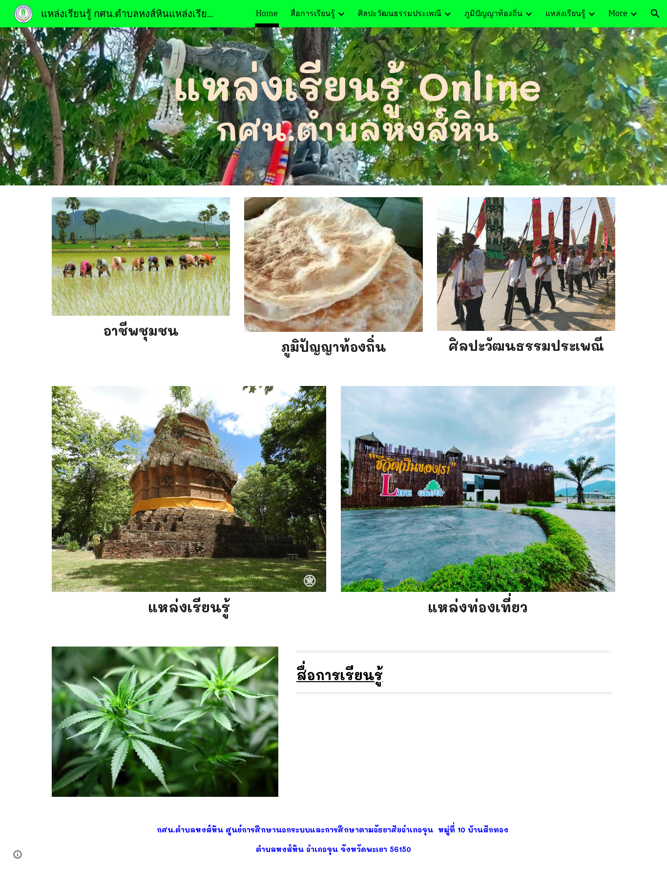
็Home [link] (267, 13)
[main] (357, 106)
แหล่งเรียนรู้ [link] (565, 13)
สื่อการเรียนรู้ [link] (313, 13)
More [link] (617, 13)
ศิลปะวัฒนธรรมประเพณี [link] (399, 13)
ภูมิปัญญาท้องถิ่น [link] (493, 13)
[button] (655, 13)
